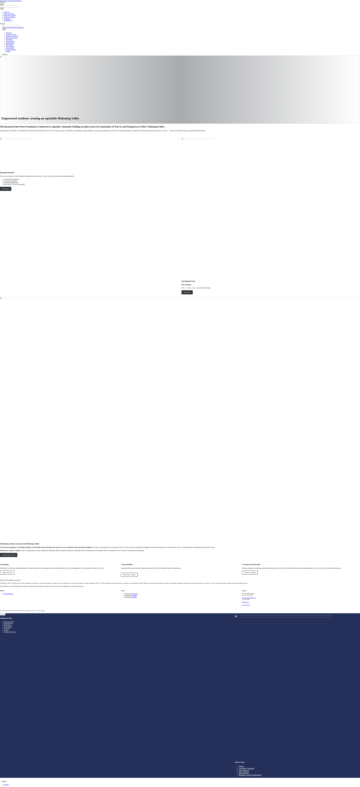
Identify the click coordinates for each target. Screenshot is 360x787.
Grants (241, 766)
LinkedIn (134, 595)
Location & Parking (9, 632)
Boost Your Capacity (10, 15)
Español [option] (6, 784)
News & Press (10, 46)
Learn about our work (8, 555)
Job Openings (244, 770)
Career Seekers (246, 605)
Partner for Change (9, 17)
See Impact (7, 19)
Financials (7, 628)
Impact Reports (8, 623)
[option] (182, 784)
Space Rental (10, 48)
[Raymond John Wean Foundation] (13, 27)
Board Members (8, 594)
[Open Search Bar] (1, 2)
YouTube (134, 597)
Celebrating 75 (8, 20)
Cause (43, 610)
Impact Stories (10, 41)
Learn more (5, 189)
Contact (8, 51)
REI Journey (10, 44)
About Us (7, 12)
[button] (4, 2)
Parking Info (245, 602)
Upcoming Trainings (246, 768)
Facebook (135, 594)
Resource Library (11, 49)
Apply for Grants (9, 14)
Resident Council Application (250, 775)
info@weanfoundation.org (249, 598)
